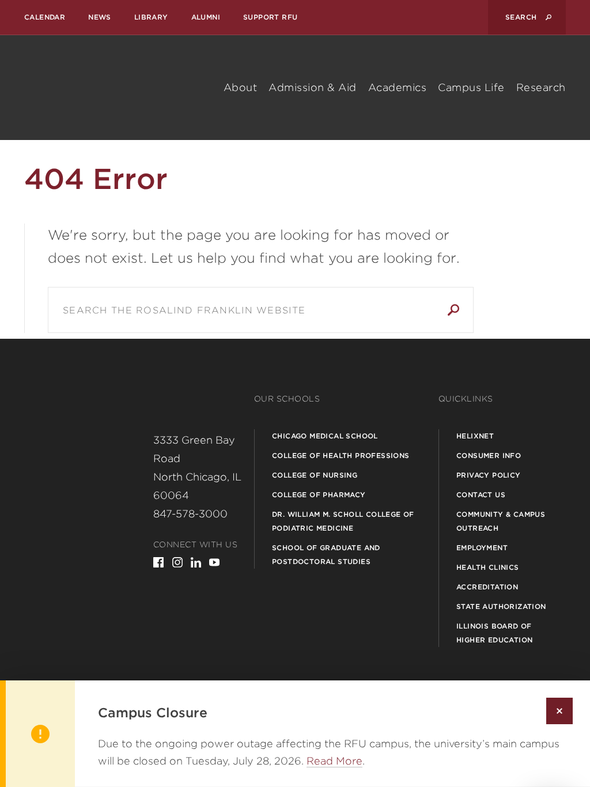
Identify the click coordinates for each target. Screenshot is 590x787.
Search (453, 310)
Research (541, 87)
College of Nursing (314, 475)
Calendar (44, 17)
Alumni (205, 17)
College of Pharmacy (319, 494)
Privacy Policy (488, 475)
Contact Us (480, 494)
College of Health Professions (341, 455)
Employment (482, 547)
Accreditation (487, 586)
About (241, 87)
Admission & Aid (312, 87)
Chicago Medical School (325, 436)
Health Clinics (487, 567)
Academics (397, 87)
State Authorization (501, 606)
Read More (334, 761)
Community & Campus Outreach (500, 521)
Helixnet (475, 436)
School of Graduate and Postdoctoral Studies (326, 554)
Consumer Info (488, 455)
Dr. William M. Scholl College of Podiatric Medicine (343, 521)
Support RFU (270, 17)
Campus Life (471, 87)
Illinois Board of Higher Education (494, 633)
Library (151, 17)
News (99, 17)
